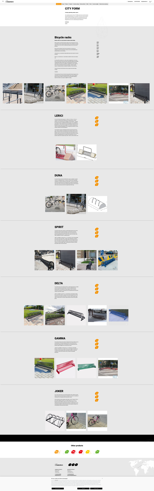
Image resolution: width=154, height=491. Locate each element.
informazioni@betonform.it (71, 475)
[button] (102, 478)
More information (57, 488)
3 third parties (56, 480)
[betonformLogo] (59, 464)
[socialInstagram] (73, 464)
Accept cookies (96, 488)
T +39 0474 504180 (58, 474)
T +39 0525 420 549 (70, 474)
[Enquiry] (97, 122)
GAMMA (98, 53)
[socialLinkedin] (76, 464)
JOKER (98, 56)
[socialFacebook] (70, 464)
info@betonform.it (58, 475)
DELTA (98, 50)
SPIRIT (98, 47)
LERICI (98, 42)
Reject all (83, 488)
